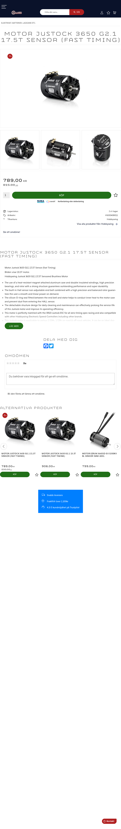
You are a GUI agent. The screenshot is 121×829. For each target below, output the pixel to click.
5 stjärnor (18, 363)
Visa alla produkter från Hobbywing (95, 224)
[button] (4, 7)
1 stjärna (7, 363)
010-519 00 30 (12, 2)
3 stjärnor (13, 363)
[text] (60, 180)
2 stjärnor (10, 363)
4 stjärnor (15, 363)
